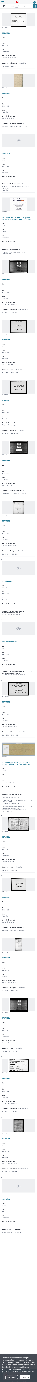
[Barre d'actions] (35, 6)
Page (12, 6)
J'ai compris (25, 1377)
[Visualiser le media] (18, 20)
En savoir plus (11, 1377)
